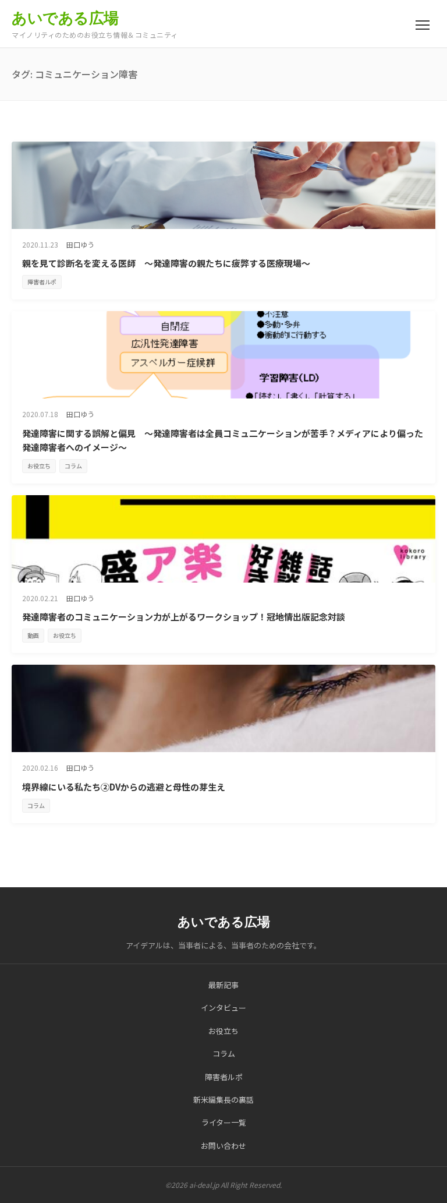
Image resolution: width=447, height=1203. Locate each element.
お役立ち (39, 465)
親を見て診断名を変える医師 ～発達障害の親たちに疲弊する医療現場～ (166, 263)
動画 (33, 635)
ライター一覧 (223, 1122)
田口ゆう (80, 244)
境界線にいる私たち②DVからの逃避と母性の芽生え (123, 787)
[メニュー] (422, 25)
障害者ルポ (41, 281)
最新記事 (223, 984)
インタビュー (223, 1007)
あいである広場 (65, 18)
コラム (73, 465)
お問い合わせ (223, 1145)
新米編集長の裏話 (223, 1099)
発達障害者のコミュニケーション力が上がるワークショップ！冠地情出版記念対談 (183, 617)
